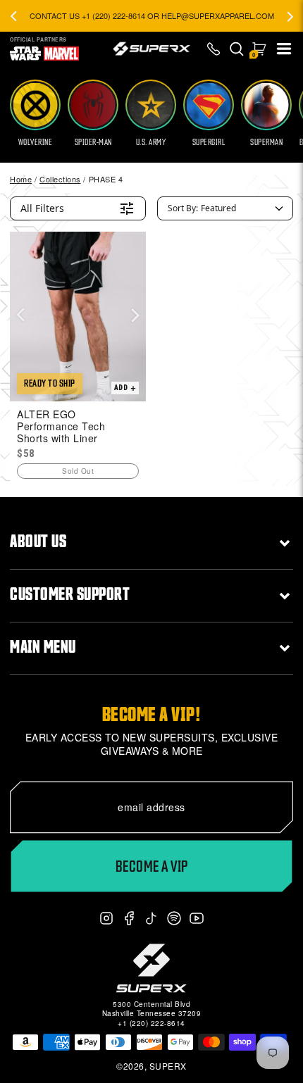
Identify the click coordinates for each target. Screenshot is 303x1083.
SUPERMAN (266, 142)
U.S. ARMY (151, 142)
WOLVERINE (35, 142)
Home (21, 178)
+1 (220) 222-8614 (151, 1023)
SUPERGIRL (208, 142)
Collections (60, 178)
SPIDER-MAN (93, 142)
